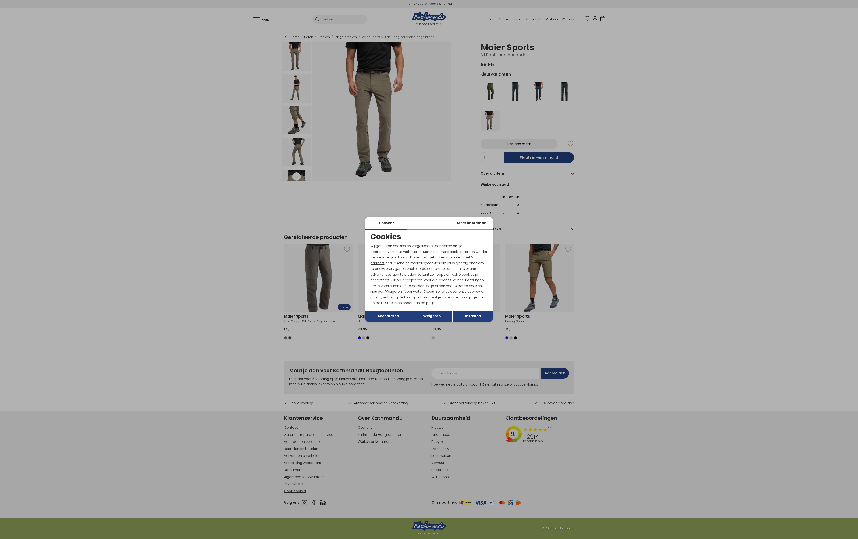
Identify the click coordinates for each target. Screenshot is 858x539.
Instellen (473, 316)
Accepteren (388, 316)
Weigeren (432, 316)
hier (438, 291)
